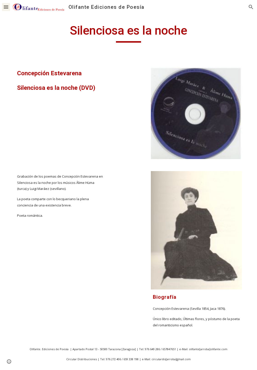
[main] (128, 33)
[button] (6, 7)
